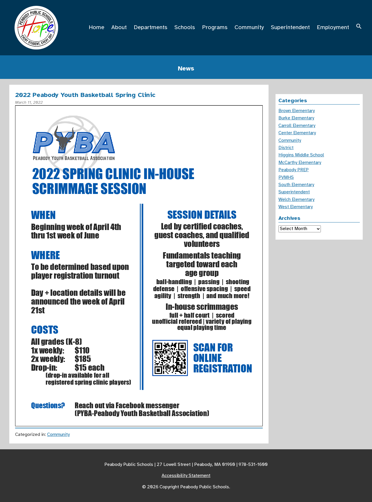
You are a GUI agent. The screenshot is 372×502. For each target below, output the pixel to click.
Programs (215, 27)
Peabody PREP (293, 170)
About (119, 27)
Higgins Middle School (301, 155)
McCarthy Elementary (299, 162)
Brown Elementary (296, 111)
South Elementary (296, 185)
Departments (150, 27)
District (286, 148)
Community (249, 27)
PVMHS (286, 177)
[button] (359, 27)
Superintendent (290, 27)
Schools (184, 27)
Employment (333, 27)
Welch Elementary (296, 199)
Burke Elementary (296, 118)
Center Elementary (297, 133)
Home (96, 27)
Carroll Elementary (296, 125)
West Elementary (295, 207)
